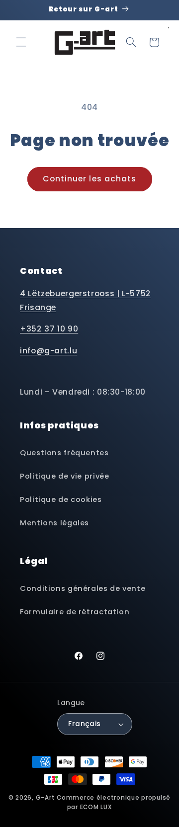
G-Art (45, 798)
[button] (20, 42)
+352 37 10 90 (49, 328)
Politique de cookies (61, 499)
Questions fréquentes (64, 453)
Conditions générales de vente (82, 588)
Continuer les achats (89, 178)
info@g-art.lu (48, 350)
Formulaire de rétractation (74, 612)
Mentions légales (54, 523)
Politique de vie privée (64, 476)
